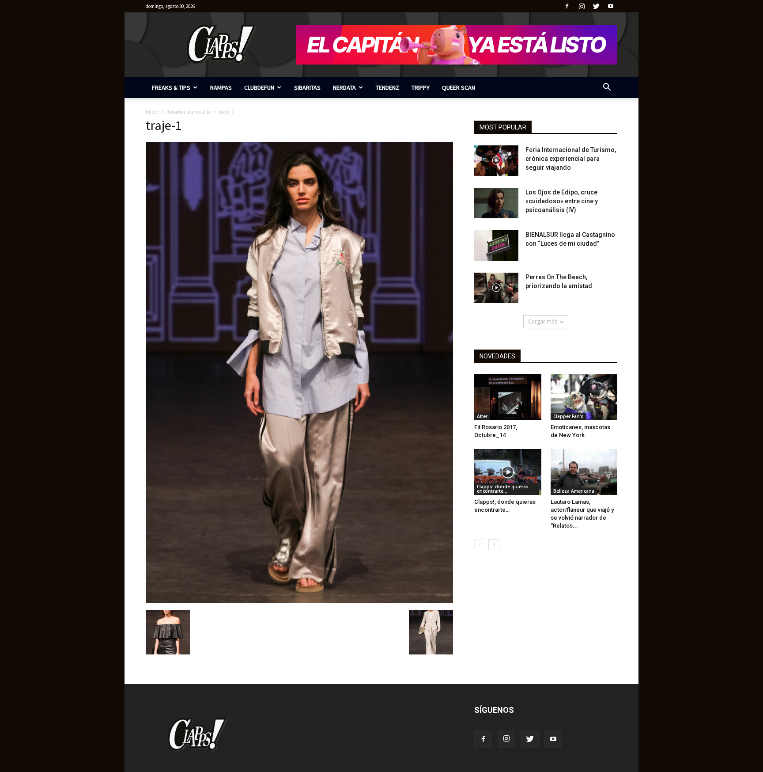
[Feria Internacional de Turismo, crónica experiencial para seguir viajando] (496, 160)
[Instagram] (581, 6)
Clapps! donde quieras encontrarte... (503, 488)
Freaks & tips (171, 87)
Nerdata (344, 87)
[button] (606, 88)
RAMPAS (221, 87)
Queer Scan (458, 87)
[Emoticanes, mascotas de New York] (584, 397)
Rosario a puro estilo (188, 111)
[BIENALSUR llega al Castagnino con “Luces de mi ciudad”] (496, 245)
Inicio (152, 111)
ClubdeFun (259, 87)
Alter (482, 416)
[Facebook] (567, 6)
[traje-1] (299, 601)
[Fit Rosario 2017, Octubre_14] (507, 397)
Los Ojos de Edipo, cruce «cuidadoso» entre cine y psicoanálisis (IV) (561, 201)
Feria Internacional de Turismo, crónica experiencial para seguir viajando (570, 158)
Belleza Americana (573, 491)
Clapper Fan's (568, 416)
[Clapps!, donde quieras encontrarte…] (507, 472)
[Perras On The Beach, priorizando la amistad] (496, 288)
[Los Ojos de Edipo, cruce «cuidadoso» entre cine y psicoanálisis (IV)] (496, 203)
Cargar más (542, 321)
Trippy (421, 87)
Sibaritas (307, 87)
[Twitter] (596, 6)
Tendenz (387, 87)
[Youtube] (610, 6)
